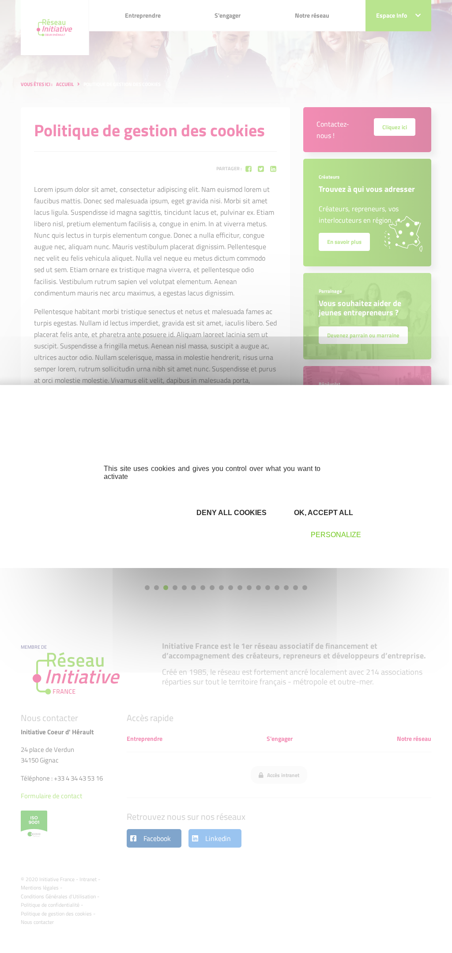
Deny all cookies (231, 512)
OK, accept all (322, 512)
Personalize (336, 534)
